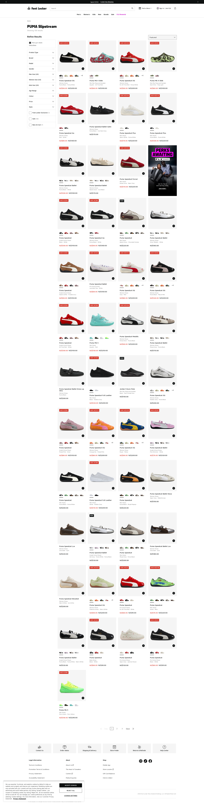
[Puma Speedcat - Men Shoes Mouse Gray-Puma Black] (142, 233)
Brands (106, 14)
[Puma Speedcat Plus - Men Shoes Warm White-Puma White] (157, 128)
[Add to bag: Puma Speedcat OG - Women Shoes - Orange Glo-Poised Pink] (113, 435)
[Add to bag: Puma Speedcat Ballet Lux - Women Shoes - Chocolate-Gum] (173, 540)
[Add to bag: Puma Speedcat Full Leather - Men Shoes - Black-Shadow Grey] (113, 383)
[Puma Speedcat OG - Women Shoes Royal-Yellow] (77, 75)
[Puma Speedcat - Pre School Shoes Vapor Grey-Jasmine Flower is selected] (122, 652)
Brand (31, 58)
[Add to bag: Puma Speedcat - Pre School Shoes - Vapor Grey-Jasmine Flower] (143, 645)
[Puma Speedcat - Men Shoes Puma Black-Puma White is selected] (61, 495)
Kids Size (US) (34, 85)
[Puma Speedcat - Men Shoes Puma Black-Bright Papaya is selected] (122, 495)
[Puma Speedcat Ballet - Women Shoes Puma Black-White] (102, 180)
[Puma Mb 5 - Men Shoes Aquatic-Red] (72, 705)
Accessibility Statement (37, 778)
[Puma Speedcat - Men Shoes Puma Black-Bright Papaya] (132, 233)
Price (31, 101)
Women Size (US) (35, 80)
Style (31, 107)
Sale (112, 14)
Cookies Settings (70, 795)
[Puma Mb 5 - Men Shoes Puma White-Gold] (102, 338)
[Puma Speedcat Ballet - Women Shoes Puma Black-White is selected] (61, 180)
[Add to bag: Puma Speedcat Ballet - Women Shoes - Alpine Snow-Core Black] (113, 173)
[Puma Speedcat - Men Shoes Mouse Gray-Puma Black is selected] (122, 547)
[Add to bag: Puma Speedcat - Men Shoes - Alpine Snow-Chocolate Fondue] (143, 226)
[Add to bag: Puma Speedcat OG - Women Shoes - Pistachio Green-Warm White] (113, 593)
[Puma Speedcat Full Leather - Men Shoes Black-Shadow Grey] (97, 495)
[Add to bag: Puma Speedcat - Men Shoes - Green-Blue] (173, 593)
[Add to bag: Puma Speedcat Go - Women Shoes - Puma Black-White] (113, 226)
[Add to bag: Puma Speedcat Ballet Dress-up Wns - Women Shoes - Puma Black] (83, 383)
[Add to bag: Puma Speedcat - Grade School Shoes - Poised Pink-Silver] (83, 435)
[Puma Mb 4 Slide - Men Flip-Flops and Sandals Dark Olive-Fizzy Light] (97, 75)
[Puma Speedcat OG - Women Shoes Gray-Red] (107, 442)
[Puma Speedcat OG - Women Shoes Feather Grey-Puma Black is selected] (152, 390)
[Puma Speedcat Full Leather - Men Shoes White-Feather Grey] (97, 390)
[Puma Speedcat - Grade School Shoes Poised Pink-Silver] (72, 233)
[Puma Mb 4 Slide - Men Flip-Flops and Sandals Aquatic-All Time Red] (157, 75)
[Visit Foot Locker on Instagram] (140, 761)
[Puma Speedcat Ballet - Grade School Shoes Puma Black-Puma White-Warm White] (157, 442)
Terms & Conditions (35, 765)
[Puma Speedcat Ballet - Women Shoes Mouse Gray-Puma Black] (77, 180)
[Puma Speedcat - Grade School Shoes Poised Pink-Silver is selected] (61, 442)
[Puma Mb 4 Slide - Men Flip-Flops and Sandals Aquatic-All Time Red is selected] (92, 75)
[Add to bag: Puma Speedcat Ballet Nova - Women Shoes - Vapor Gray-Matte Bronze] (173, 488)
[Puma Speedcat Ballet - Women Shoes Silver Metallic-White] (66, 180)
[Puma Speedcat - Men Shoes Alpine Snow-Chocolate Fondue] (82, 495)
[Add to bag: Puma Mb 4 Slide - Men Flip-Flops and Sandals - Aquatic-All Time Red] (113, 68)
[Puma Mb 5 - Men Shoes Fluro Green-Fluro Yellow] (107, 338)
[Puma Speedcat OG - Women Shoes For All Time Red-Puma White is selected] (122, 75)
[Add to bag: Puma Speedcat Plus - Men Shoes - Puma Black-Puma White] (173, 121)
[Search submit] (132, 8)
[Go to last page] (133, 728)
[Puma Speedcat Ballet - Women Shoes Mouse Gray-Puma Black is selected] (152, 338)
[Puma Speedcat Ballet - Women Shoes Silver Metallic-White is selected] (152, 233)
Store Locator (107, 769)
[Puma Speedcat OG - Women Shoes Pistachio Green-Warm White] (66, 75)
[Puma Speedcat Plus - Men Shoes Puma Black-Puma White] (127, 128)
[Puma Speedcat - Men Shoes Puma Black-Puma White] (137, 233)
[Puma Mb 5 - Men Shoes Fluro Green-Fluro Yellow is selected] (61, 705)
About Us (69, 765)
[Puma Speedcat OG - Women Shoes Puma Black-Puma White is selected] (61, 75)
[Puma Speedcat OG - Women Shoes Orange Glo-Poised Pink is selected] (92, 442)
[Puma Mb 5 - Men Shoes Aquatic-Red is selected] (92, 338)
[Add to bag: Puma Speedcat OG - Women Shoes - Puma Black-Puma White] (83, 68)
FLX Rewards (121, 14)
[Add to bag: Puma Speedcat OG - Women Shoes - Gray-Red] (143, 278)
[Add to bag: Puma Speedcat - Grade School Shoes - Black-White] (83, 226)
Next (128, 729)
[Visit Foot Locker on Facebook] (150, 761)
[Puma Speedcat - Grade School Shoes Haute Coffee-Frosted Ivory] (77, 233)
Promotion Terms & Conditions (39, 769)
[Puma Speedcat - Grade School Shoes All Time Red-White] (66, 233)
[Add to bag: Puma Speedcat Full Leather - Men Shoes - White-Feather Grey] (113, 488)
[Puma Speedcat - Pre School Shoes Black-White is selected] (152, 652)
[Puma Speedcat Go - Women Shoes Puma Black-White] (66, 128)
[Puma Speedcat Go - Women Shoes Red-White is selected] (61, 128)
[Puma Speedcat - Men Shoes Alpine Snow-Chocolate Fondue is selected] (122, 233)
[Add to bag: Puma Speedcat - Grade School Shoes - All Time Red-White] (83, 331)
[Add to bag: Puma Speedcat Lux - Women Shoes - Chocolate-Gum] (83, 540)
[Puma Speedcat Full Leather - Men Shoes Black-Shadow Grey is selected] (92, 390)
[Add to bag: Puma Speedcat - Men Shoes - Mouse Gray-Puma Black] (143, 540)
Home (29, 21)
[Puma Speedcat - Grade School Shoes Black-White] (72, 285)
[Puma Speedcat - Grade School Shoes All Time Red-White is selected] (61, 338)
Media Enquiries (71, 778)
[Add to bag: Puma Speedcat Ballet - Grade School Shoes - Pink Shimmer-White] (173, 435)
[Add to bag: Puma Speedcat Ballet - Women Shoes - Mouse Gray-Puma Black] (173, 331)
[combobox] (92, 8)
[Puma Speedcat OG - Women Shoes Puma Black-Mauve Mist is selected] (152, 285)
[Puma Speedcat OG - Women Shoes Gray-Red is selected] (122, 285)
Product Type (33, 52)
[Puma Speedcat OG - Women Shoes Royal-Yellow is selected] (122, 442)
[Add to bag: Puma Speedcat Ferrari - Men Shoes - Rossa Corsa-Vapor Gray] (143, 173)
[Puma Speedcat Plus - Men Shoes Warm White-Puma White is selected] (122, 128)
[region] (102, 2)
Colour (31, 96)
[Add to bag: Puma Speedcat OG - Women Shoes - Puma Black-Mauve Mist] (173, 278)
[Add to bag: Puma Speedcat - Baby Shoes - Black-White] (113, 645)
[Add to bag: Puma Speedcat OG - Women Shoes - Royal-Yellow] (143, 435)
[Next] (198, 2)
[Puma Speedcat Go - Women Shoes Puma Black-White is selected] (92, 233)
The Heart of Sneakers (73, 769)
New (99, 14)
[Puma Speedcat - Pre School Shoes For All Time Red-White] (127, 652)
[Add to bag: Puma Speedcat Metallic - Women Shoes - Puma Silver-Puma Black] (143, 331)
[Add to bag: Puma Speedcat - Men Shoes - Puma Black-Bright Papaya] (143, 488)
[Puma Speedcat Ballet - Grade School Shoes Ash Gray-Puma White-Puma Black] (167, 442)
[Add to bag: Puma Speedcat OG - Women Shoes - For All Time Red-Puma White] (143, 68)
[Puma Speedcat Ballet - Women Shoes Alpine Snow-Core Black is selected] (92, 180)
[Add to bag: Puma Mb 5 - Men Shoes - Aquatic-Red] (113, 331)
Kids (94, 14)
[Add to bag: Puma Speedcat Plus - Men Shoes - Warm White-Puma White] (143, 121)
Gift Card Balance (109, 773)
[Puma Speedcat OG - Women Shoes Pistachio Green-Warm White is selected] (92, 600)
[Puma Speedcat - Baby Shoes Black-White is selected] (92, 652)
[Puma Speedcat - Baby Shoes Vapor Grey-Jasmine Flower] (102, 652)
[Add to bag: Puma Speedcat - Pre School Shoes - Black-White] (173, 645)
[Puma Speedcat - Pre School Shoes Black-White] (127, 600)
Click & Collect (107, 778)
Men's (79, 14)
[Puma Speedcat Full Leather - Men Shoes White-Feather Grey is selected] (92, 495)
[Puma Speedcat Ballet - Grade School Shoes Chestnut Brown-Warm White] (162, 442)
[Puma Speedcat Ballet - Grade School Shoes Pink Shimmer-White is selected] (152, 442)
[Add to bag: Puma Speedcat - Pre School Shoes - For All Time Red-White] (143, 593)
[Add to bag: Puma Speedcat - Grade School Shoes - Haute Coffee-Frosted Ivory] (83, 278)
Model (31, 63)
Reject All (71, 790)
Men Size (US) (34, 74)
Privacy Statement (35, 773)
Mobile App (106, 765)
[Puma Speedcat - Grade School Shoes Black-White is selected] (61, 233)
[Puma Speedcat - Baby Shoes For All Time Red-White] (97, 652)
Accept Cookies (71, 785)
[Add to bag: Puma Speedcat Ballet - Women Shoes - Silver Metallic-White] (173, 226)
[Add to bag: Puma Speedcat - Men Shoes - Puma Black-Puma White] (83, 488)
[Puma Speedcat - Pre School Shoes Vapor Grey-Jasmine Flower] (132, 600)
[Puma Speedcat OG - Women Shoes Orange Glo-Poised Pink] (72, 75)
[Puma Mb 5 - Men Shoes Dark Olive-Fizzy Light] (97, 338)
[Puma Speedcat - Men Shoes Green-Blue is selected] (152, 600)
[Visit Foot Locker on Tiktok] (145, 761)
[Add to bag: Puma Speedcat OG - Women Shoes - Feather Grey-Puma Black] (173, 383)
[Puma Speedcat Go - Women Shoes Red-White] (97, 233)
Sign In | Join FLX (165, 8)
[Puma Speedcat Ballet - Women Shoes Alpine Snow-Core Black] (72, 180)
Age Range (32, 91)
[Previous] (6, 2)
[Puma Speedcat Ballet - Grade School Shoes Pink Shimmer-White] (97, 547)
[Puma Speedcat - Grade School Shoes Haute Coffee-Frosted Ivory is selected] (61, 285)
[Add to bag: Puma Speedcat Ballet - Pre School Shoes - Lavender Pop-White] (113, 278)
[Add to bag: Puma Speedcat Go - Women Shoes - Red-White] (83, 121)
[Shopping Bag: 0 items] (175, 8)
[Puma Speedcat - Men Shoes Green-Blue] (127, 233)
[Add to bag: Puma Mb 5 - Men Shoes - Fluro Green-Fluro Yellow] (83, 698)
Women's (87, 14)
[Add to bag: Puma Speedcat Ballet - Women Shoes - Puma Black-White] (83, 173)
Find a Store (32, 45)
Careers (68, 773)
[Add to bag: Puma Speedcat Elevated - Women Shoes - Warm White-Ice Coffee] (83, 593)
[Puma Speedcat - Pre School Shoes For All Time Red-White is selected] (122, 600)
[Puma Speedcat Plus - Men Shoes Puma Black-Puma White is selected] (152, 128)
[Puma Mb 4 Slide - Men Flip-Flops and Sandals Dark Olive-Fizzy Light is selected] (152, 75)
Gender (31, 69)
